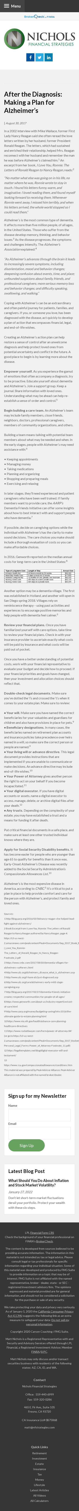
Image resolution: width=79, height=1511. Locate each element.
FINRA (35, 1351)
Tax (39, 1474)
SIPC (44, 1351)
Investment (39, 1458)
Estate (39, 1463)
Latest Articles (39, 1490)
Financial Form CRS (42, 1232)
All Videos (39, 1495)
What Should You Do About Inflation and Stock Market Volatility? (38, 1182)
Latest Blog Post (26, 1171)
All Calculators (39, 1500)
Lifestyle (39, 1485)
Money (39, 1479)
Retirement (39, 1453)
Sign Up (27, 1145)
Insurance (39, 1469)
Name (12, 1105)
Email (12, 1123)
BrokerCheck (44, 1241)
